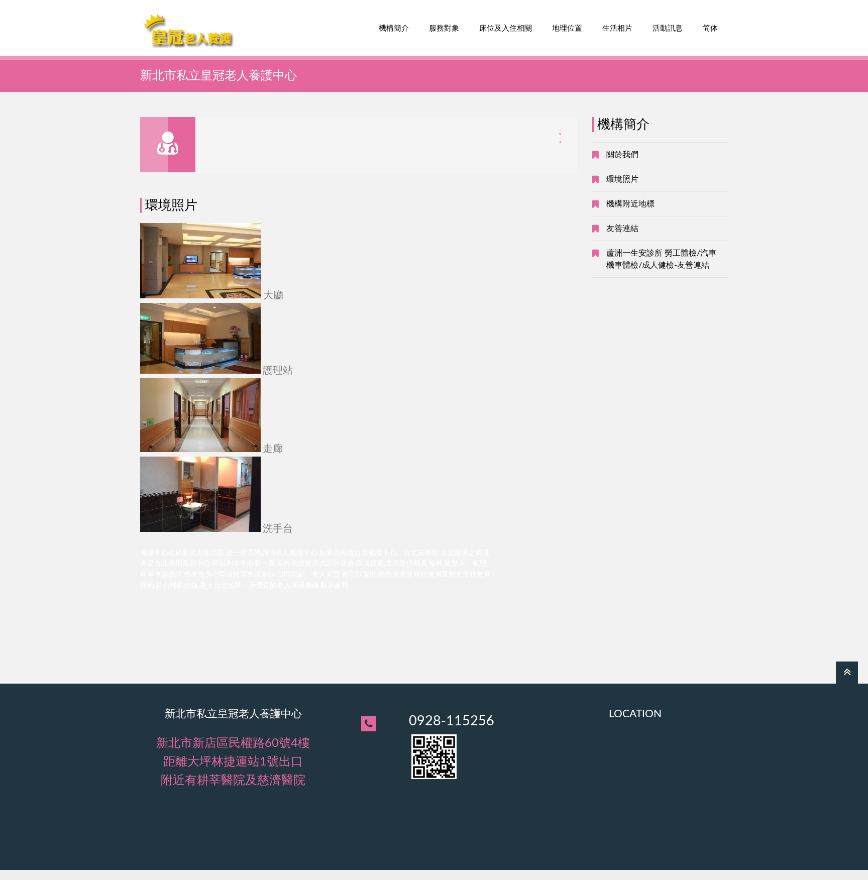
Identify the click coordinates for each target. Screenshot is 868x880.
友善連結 (622, 229)
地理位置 (567, 28)
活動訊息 (668, 28)
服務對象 (444, 28)
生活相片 (617, 28)
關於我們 (622, 155)
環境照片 (622, 179)
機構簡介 (394, 28)
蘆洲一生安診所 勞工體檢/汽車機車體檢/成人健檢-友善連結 (661, 259)
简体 (710, 28)
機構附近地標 (630, 204)
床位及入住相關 (505, 28)
